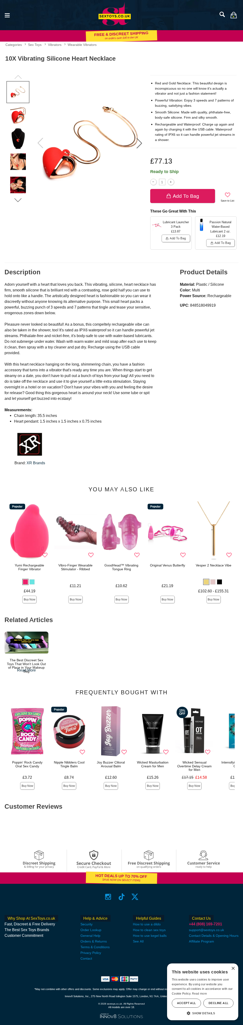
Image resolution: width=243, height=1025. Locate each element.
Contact (86, 958)
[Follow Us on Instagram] (108, 896)
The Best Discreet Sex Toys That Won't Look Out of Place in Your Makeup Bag (26, 666)
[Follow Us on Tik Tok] (121, 896)
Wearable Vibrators (82, 45)
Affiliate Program (201, 941)
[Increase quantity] (171, 182)
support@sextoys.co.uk (206, 930)
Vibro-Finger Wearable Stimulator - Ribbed (75, 567)
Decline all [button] (218, 1003)
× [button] (233, 968)
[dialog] (202, 991)
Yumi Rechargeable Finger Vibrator (29, 567)
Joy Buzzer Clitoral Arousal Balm (111, 764)
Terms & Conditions (95, 947)
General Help (90, 935)
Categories (13, 45)
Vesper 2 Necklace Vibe (213, 565)
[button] (7, 14)
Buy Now (29, 599)
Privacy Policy (90, 953)
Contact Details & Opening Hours (213, 935)
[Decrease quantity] (153, 182)
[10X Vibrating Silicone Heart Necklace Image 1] (90, 143)
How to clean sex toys (149, 930)
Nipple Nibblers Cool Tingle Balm (69, 764)
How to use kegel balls (150, 935)
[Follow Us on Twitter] (134, 896)
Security (86, 924)
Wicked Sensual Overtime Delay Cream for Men (194, 766)
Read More (26, 670)
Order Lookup (90, 930)
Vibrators (54, 45)
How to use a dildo (147, 924)
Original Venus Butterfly (167, 565)
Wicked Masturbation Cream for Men (152, 764)
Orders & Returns (93, 941)
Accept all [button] (186, 1003)
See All (138, 941)
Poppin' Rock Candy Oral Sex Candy (27, 764)
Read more (199, 993)
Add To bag (186, 196)
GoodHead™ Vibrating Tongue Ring (121, 567)
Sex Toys (35, 45)
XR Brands (36, 463)
